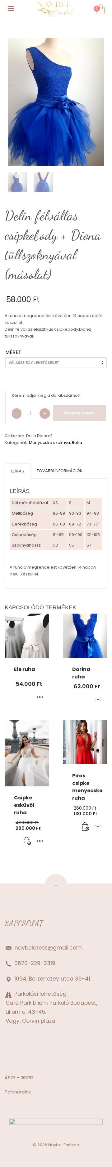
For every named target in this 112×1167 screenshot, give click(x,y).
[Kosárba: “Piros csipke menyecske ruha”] (85, 827)
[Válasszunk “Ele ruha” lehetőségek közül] (40, 697)
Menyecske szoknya (49, 442)
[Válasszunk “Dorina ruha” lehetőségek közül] (98, 700)
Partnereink (18, 1092)
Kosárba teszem (79, 413)
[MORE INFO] (40, 841)
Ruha (77, 442)
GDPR (26, 1077)
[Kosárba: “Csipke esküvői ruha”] (27, 841)
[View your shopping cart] (100, 10)
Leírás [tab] (17, 471)
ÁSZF (10, 1077)
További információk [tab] (59, 471)
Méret (13, 352)
